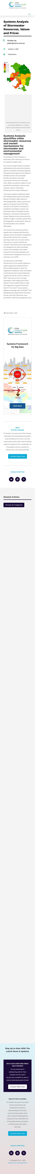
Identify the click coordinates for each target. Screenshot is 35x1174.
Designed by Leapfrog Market (17, 1163)
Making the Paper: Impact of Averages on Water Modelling (16, 978)
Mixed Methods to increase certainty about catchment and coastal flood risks (17, 572)
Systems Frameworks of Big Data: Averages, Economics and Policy (16, 932)
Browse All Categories (14, 505)
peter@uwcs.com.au (16, 43)
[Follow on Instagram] (17, 479)
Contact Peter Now (17, 456)
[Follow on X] (23, 479)
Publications (12, 54)
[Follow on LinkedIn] (11, 479)
